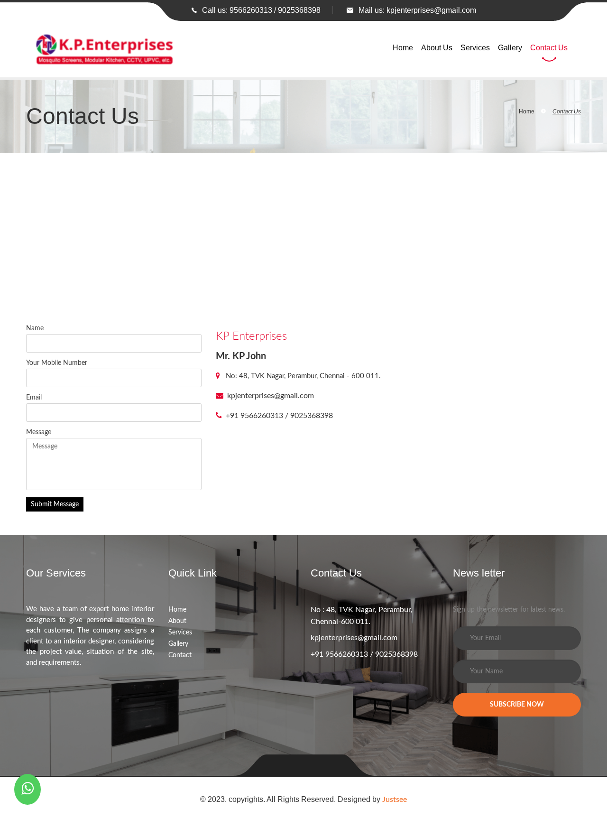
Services (475, 48)
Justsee (394, 799)
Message (38, 432)
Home (403, 48)
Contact (180, 655)
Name (35, 328)
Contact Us (549, 48)
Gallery (510, 48)
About (177, 621)
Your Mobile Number (56, 363)
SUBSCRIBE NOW (517, 704)
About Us (436, 48)
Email (34, 397)
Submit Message (55, 504)
